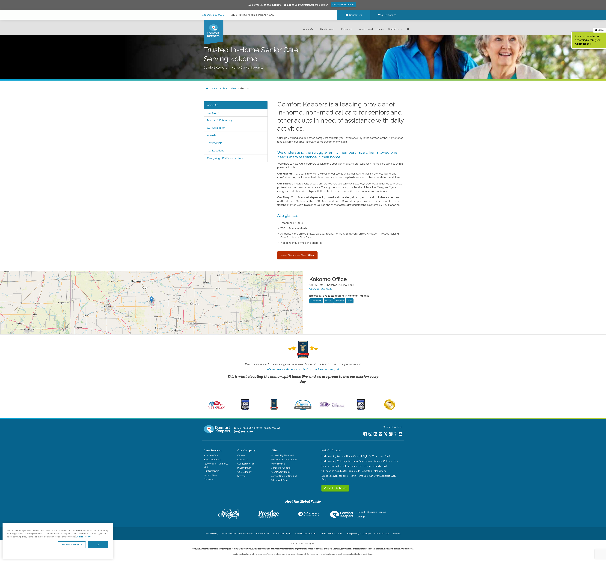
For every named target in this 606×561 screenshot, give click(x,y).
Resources (346, 29)
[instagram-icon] (370, 433)
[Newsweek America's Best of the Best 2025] (274, 409)
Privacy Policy (244, 468)
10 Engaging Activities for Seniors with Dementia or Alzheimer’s (353, 471)
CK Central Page (279, 480)
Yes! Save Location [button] (341, 4)
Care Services (327, 29)
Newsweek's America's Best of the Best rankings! (303, 369)
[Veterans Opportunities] (216, 409)
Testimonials (214, 143)
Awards (211, 135)
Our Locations (215, 150)
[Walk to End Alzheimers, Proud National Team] (332, 407)
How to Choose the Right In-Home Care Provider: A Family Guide (354, 466)
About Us (308, 29)
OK (98, 544)
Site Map (397, 533)
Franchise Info (278, 463)
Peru (350, 300)
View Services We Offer (297, 255)
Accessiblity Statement (282, 455)
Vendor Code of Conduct (284, 459)
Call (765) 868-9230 (213, 14)
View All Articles (335, 488)
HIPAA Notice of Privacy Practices (237, 533)
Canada (382, 512)
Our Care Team (216, 127)
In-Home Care (211, 455)
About (233, 88)
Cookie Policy (244, 472)
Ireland (361, 512)
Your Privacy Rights (281, 472)
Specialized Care (212, 459)
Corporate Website (280, 468)
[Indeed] (395, 434)
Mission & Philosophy (219, 120)
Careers (380, 29)
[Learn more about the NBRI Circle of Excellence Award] (389, 409)
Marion (328, 300)
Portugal (361, 517)
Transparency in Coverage (358, 533)
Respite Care (210, 475)
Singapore (371, 512)
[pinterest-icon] (380, 433)
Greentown (316, 300)
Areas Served (366, 29)
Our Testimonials (245, 463)
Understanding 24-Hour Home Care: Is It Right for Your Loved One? (355, 456)
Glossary (208, 479)
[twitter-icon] (385, 434)
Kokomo (340, 300)
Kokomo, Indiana (219, 88)
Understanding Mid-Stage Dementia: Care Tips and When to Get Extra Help (359, 461)
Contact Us (393, 29)
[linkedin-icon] (375, 433)
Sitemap (241, 476)
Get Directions (388, 15)
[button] (309, 29)
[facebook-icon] (365, 433)
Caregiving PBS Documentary (225, 158)
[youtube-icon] (390, 433)
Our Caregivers (211, 471)
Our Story (213, 112)
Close (600, 30)
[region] (58, 541)
